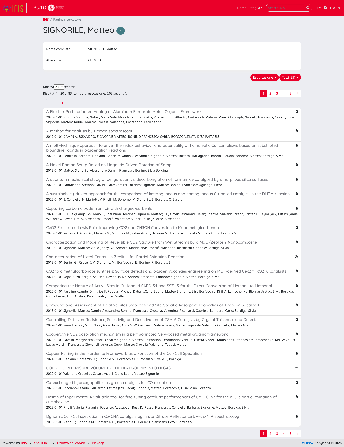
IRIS (46, 19)
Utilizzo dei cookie (71, 443)
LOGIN (335, 8)
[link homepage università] (49, 8)
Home (241, 8)
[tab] (51, 103)
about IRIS (42, 443)
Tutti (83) (289, 77)
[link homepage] (14, 8)
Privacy (98, 443)
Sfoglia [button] (255, 8)
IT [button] (316, 8)
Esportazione (263, 77)
